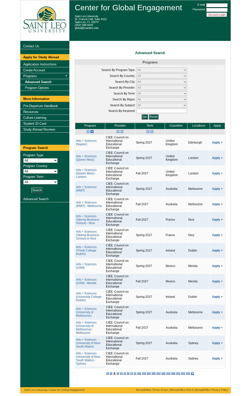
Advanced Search (38, 82)
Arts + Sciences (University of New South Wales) (88, 343)
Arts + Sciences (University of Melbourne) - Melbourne (86, 328)
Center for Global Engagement (128, 7)
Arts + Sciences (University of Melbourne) (86, 312)
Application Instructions (40, 64)
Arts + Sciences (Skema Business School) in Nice (87, 235)
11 (144, 373)
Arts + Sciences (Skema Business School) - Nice (87, 220)
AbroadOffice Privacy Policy (211, 389)
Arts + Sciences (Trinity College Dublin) (86, 250)
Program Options (37, 88)
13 (153, 373)
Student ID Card (34, 123)
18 (178, 373)
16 (168, 373)
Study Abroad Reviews (39, 129)
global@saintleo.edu (87, 27)
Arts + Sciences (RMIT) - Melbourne (89, 204)
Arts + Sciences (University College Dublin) (88, 297)
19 (183, 373)
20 (188, 373)
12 (148, 373)
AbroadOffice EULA (181, 389)
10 (139, 373)
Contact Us (31, 46)
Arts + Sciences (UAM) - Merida (86, 281)
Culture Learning (34, 118)
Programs (30, 76)
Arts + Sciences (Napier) (86, 142)
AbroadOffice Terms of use (152, 389)
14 (158, 373)
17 (173, 373)
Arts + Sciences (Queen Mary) (86, 158)
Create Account (34, 70)
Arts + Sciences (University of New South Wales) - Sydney (88, 358)
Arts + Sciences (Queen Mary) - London (86, 173)
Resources (30, 112)
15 (163, 373)
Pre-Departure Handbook (40, 106)
